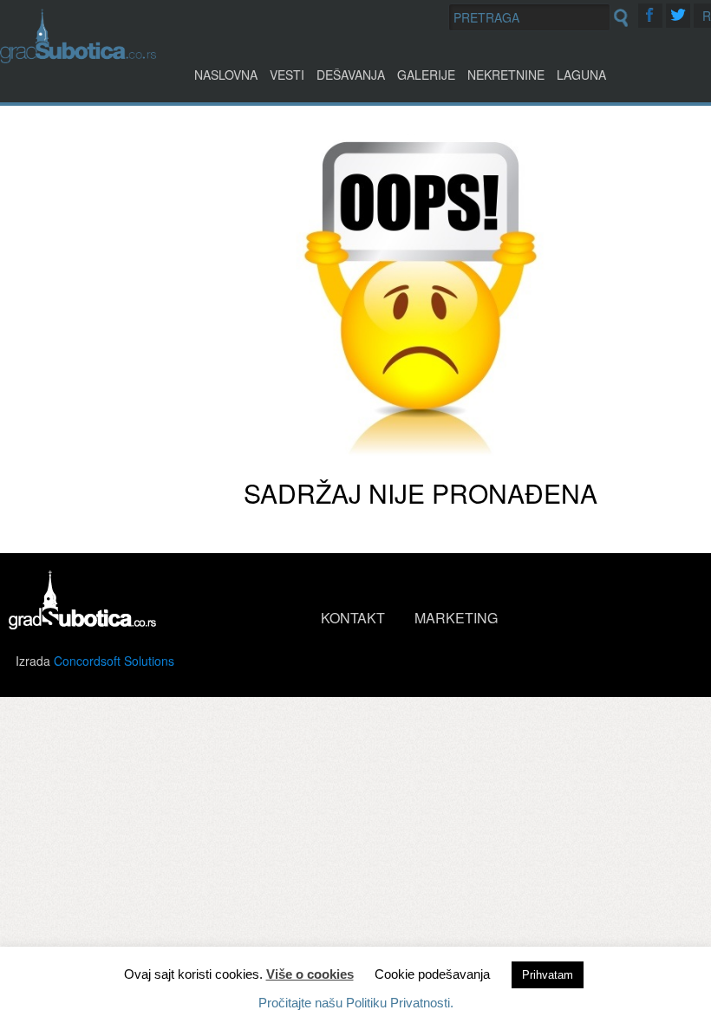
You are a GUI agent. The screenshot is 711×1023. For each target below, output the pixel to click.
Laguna (581, 74)
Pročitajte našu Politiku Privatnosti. (355, 1002)
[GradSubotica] (78, 58)
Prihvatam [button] (547, 974)
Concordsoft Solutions (114, 660)
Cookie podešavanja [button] (432, 974)
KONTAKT (353, 618)
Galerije (426, 74)
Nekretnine (506, 74)
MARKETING (456, 618)
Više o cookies (310, 974)
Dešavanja (350, 74)
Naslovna (226, 74)
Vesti (287, 74)
